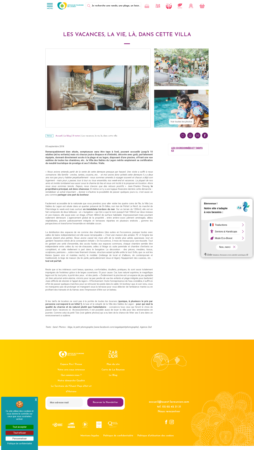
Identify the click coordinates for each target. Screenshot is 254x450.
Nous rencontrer (169, 411)
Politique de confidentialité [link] (19, 443)
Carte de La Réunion (113, 370)
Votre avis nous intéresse (71, 370)
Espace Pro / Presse (71, 364)
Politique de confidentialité (118, 436)
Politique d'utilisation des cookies (155, 436)
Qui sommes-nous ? (71, 375)
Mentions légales (89, 436)
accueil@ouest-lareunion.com (169, 401)
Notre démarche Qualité (71, 381)
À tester (76, 136)
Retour (49, 136)
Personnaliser (19, 438)
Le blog (67, 136)
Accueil (59, 136)
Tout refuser (19, 432)
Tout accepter (20, 427)
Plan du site (113, 364)
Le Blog (113, 375)
